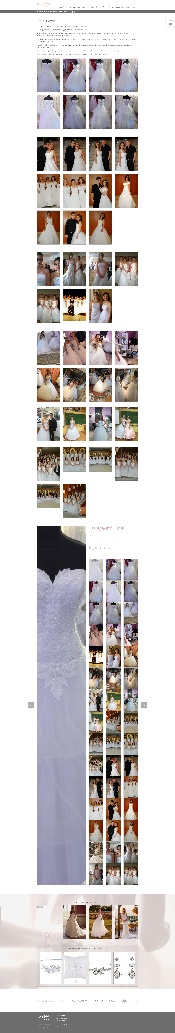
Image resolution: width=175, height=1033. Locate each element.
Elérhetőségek (107, 7)
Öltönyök (93, 7)
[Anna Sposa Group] (45, 1001)
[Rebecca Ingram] (62, 1001)
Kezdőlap (63, 7)
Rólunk (135, 7)
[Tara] (100, 922)
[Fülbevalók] (124, 968)
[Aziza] (74, 922)
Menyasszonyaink (123, 7)
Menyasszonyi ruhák (77, 7)
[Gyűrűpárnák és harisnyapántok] (75, 968)
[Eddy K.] (40, 906)
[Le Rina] (79, 1001)
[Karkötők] (100, 968)
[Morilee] (98, 1001)
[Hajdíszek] (51, 968)
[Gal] (126, 922)
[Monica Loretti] (112, 1001)
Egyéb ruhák (63, 11)
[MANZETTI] (124, 1001)
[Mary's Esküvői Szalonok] (44, 5)
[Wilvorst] (135, 1001)
